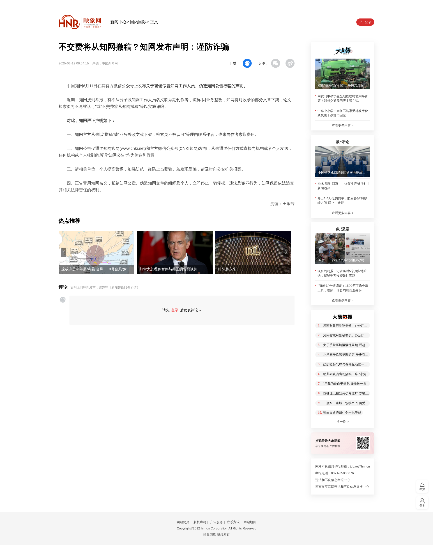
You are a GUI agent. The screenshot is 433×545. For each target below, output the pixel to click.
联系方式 (233, 522)
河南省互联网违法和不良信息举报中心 (342, 486)
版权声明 (199, 522)
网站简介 (183, 522)
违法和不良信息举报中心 (332, 480)
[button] (63, 252)
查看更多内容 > (342, 125)
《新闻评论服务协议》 (124, 287)
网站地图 (250, 522)
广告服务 (216, 522)
